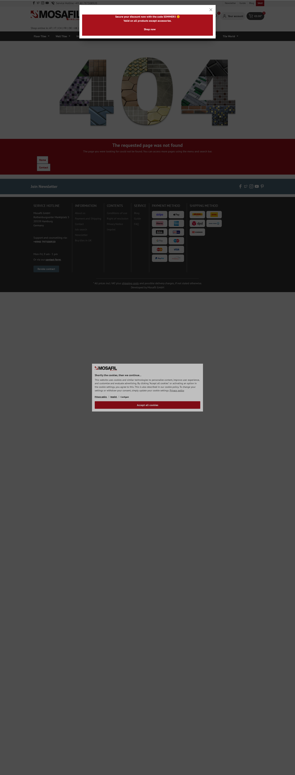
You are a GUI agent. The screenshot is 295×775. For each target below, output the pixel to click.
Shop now (150, 29)
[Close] (211, 10)
